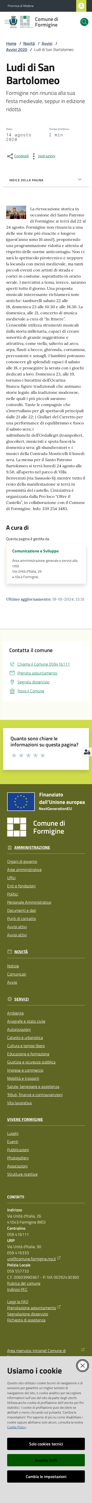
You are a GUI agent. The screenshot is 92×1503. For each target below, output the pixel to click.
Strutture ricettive (22, 1174)
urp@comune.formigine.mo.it (31, 1259)
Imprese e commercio (25, 1070)
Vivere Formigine (25, 1119)
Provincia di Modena (20, 6)
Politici (12, 894)
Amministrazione (32, 847)
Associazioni (17, 1166)
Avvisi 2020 (16, 49)
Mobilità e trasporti (23, 1078)
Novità (29, 43)
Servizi (21, 999)
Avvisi (47, 43)
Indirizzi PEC (17, 1289)
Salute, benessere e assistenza (33, 1086)
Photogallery (18, 1158)
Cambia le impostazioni (46, 1476)
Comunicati (16, 974)
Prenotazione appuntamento (31, 1308)
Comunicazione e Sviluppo (35, 551)
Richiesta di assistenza (26, 1320)
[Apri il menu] (7, 22)
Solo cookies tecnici (46, 1444)
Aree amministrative (24, 869)
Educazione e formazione (28, 1054)
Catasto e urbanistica (25, 1037)
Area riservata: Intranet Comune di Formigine (36, 1353)
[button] (84, 22)
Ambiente (15, 1013)
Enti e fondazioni (21, 886)
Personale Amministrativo (29, 902)
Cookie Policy (16, 1427)
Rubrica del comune (23, 1283)
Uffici (11, 878)
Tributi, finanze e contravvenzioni (35, 1095)
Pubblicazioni (18, 1150)
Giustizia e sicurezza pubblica (31, 1062)
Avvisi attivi (17, 927)
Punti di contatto (21, 918)
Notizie (13, 966)
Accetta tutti (46, 1460)
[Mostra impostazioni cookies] (87, 751)
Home (11, 43)
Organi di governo (22, 861)
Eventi (12, 1141)
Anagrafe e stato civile (26, 1021)
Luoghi (12, 1133)
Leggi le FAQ (17, 1302)
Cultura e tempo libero (26, 1046)
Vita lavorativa (19, 1103)
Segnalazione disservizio (27, 1314)
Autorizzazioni (19, 1029)
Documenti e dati (21, 910)
